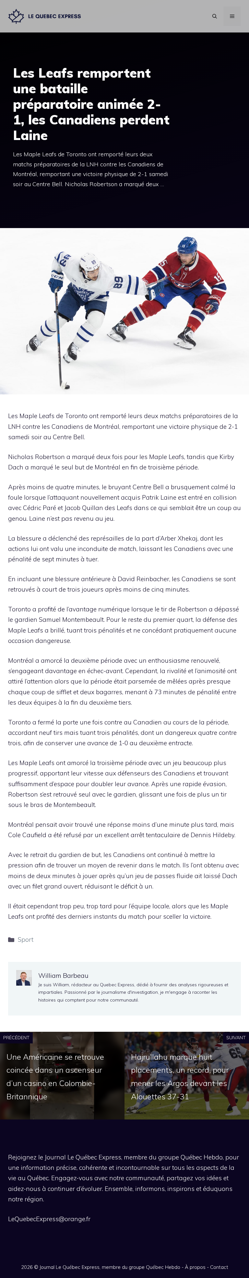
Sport (25, 939)
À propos (195, 1267)
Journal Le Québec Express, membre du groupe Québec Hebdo (110, 1267)
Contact (219, 1267)
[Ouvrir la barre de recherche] (214, 16)
